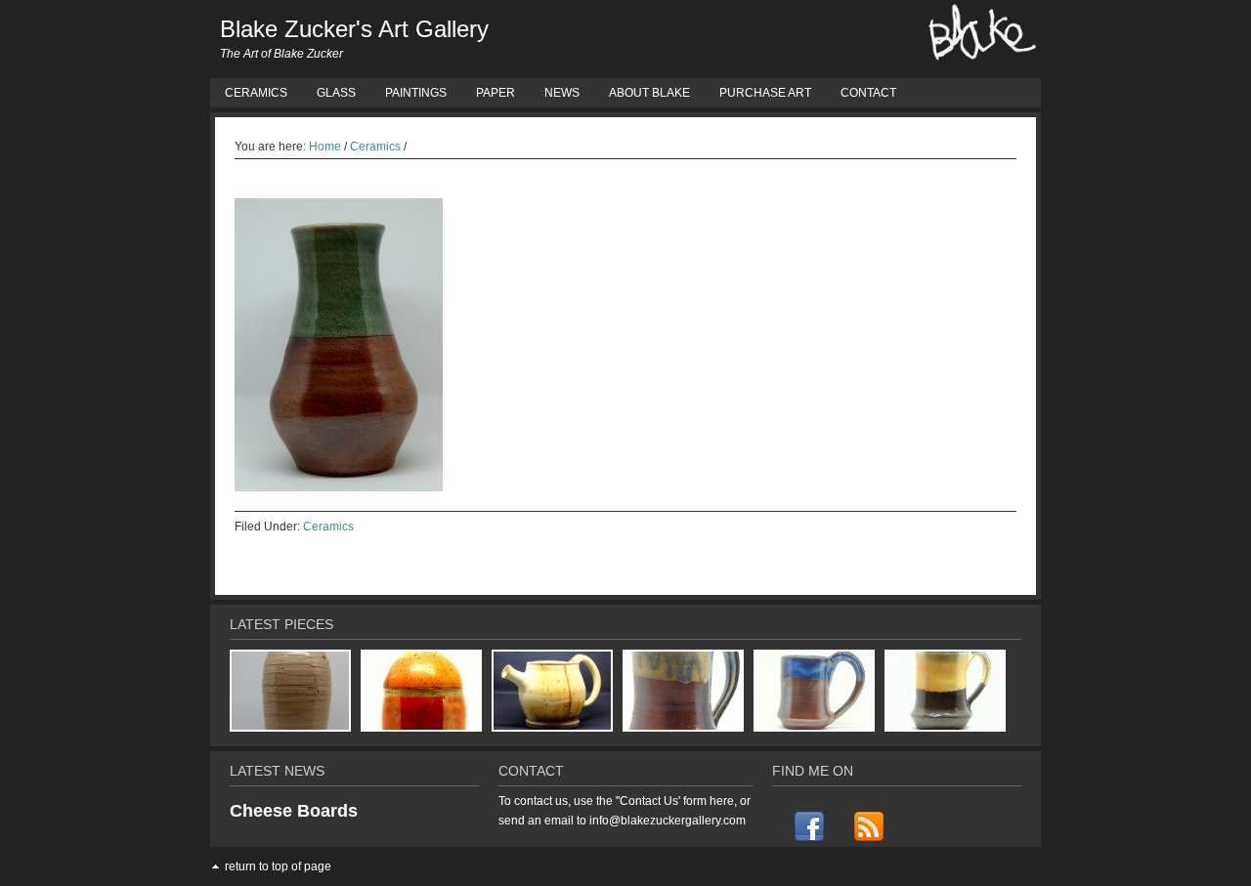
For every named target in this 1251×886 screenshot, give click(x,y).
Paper (495, 93)
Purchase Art (765, 93)
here (722, 801)
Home (325, 146)
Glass (336, 93)
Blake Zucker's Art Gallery (354, 29)
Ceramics (256, 93)
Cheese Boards (294, 811)
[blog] (867, 826)
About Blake (649, 93)
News (562, 93)
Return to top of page (278, 866)
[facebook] (809, 826)
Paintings (416, 93)
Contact (868, 93)
